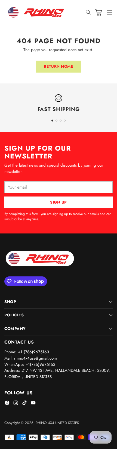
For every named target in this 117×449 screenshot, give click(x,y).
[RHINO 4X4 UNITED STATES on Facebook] (7, 404)
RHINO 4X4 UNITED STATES (57, 422)
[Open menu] (109, 12)
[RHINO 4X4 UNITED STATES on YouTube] (33, 404)
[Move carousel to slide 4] (65, 120)
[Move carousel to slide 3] (60, 120)
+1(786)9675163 (40, 364)
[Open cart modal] (98, 12)
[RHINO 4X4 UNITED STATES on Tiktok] (24, 404)
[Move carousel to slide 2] (56, 120)
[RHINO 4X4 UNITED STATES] (37, 12)
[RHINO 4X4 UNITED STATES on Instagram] (16, 404)
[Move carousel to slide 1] (52, 120)
